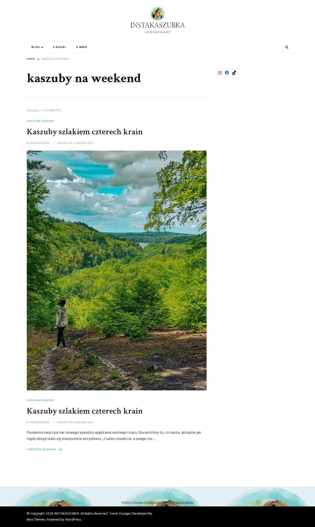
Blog (36, 47)
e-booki (59, 47)
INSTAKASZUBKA (157, 25)
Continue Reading (41, 449)
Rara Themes (36, 519)
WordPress (73, 519)
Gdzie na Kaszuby (41, 121)
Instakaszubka (40, 143)
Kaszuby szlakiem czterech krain (85, 131)
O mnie (81, 47)
